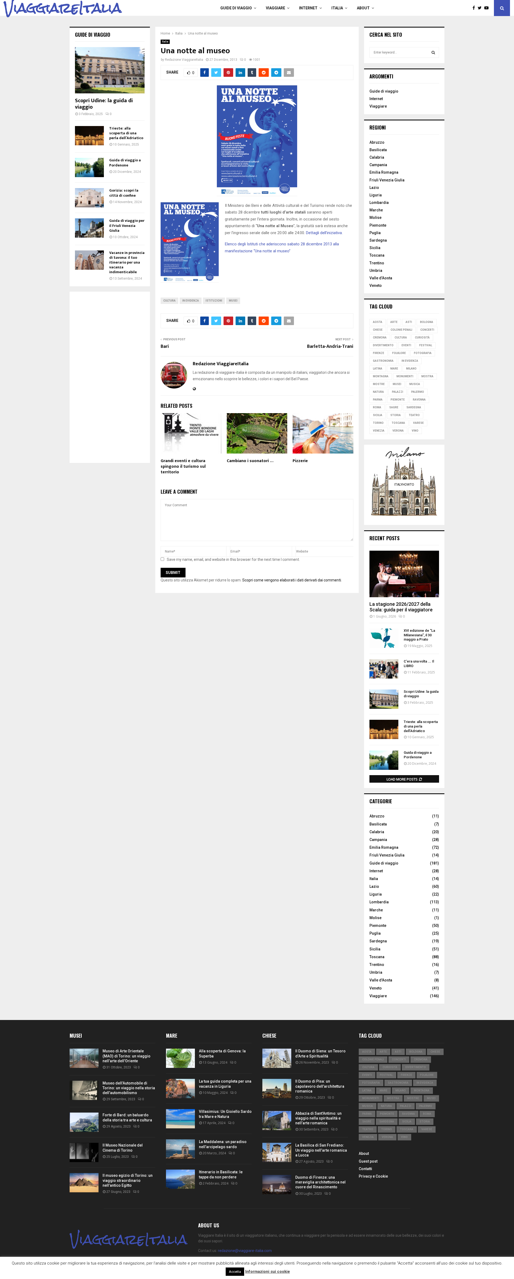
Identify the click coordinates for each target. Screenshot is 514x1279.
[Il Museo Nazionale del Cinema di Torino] (84, 1152)
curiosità (422, 337)
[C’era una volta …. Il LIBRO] (383, 669)
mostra (427, 376)
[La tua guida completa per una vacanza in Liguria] (180, 1088)
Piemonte (377, 225)
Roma (377, 407)
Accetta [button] (235, 1272)
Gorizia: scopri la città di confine (123, 192)
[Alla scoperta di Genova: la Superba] (180, 1058)
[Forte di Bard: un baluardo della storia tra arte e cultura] (84, 1122)
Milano (411, 368)
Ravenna (419, 399)
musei (233, 300)
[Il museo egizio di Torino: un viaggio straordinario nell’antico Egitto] (84, 1182)
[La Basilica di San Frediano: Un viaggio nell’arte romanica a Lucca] (276, 1152)
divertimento (383, 345)
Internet (308, 8)
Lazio (374, 187)
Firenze (378, 353)
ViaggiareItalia (63, 8)
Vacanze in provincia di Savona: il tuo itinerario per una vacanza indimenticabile (127, 262)
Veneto (375, 285)
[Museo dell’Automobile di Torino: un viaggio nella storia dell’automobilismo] (84, 1090)
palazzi (397, 391)
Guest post (368, 1161)
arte (394, 322)
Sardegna (378, 240)
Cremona (380, 337)
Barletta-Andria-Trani (330, 346)
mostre (379, 384)
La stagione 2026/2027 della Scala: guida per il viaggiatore (401, 607)
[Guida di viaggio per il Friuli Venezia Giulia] (89, 228)
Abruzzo (376, 142)
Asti (409, 322)
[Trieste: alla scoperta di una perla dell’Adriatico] (89, 135)
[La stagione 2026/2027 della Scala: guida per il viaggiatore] (404, 574)
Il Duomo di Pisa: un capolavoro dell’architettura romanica (319, 1086)
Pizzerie (300, 461)
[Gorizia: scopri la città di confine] (89, 197)
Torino (378, 422)
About (363, 8)
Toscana (376, 255)
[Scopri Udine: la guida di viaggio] (110, 70)
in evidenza (190, 300)
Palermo (417, 391)
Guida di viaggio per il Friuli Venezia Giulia (127, 225)
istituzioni (214, 300)
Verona (398, 430)
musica (414, 384)
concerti (427, 329)
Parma (378, 399)
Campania (378, 165)
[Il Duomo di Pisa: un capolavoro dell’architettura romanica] (276, 1088)
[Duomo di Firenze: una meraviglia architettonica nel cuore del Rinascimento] (276, 1184)
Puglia (375, 233)
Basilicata (378, 150)
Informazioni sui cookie (267, 1271)
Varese (418, 422)
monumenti (404, 376)
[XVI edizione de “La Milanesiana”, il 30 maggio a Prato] (383, 638)
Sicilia (374, 248)
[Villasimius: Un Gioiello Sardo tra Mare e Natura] (180, 1118)
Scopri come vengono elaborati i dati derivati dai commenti (291, 580)
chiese (378, 329)
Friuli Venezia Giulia (387, 180)
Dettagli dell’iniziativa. (324, 232)
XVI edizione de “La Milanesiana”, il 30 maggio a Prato (419, 635)
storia (395, 415)
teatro (414, 415)
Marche (376, 210)
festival (425, 345)
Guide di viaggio (236, 8)
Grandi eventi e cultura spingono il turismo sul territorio (183, 466)
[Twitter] (481, 8)
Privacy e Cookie (373, 1176)
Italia (337, 8)
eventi (406, 345)
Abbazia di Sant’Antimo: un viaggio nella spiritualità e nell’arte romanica (318, 1118)
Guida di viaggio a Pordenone (125, 162)
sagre (393, 407)
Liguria (375, 195)
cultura (169, 300)
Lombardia (379, 202)
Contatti (365, 1169)
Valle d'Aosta (380, 980)
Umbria (375, 270)
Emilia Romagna (383, 172)
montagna (380, 376)
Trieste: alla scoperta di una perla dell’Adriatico (126, 133)
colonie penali (401, 329)
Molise (375, 217)
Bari (165, 346)
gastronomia (383, 360)
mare (394, 368)
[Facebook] (475, 8)
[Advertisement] (110, 377)
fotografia (423, 353)
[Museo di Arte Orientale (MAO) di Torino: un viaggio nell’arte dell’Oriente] (84, 1058)
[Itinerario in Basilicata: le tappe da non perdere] (180, 1179)
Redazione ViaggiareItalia (184, 60)
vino (415, 430)
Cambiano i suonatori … (250, 461)
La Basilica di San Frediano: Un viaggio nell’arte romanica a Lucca (321, 1150)
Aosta (377, 322)
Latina (377, 368)
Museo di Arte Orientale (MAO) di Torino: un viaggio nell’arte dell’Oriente (126, 1056)
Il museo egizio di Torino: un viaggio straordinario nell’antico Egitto (128, 1180)
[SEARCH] (433, 52)
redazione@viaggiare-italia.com (245, 1250)
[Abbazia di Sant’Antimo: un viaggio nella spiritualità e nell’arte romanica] (276, 1120)
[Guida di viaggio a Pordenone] (89, 167)
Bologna (426, 322)
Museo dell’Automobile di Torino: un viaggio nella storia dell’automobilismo (129, 1088)
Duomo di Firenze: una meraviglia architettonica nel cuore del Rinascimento (320, 1182)
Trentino (376, 263)
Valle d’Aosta (380, 278)
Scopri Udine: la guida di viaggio (104, 104)
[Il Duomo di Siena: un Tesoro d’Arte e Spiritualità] (276, 1058)
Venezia (378, 430)
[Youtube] (487, 8)
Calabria (376, 157)
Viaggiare (275, 8)
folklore (399, 353)
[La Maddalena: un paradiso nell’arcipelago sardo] (180, 1149)
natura (378, 391)
